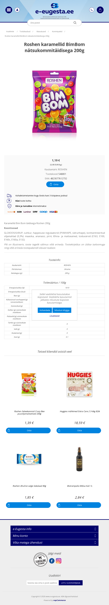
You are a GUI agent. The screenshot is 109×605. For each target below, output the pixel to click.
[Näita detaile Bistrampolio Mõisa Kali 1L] (79, 459)
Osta (56, 184)
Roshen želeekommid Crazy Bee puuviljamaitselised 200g (29, 412)
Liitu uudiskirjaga (70, 583)
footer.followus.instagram (58, 561)
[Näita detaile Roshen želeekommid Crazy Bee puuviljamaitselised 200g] (29, 384)
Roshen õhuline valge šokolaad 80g (29, 486)
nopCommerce (59, 600)
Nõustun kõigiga (61, 310)
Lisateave (54, 315)
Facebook (51, 561)
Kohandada (45, 310)
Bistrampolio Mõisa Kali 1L (79, 486)
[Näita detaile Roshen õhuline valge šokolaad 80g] (29, 459)
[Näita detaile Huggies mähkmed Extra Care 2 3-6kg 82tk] (79, 384)
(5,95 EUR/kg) (56, 164)
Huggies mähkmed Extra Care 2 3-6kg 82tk (80, 411)
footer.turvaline (40, 559)
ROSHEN (62, 169)
